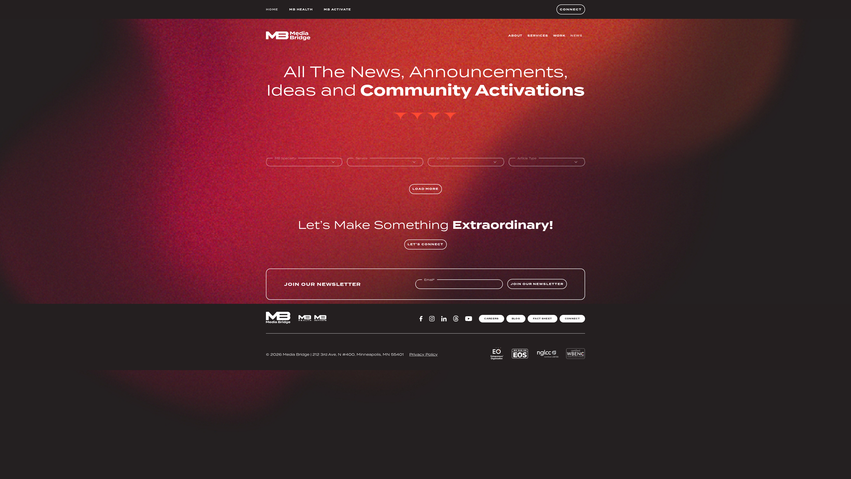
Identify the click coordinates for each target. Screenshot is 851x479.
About (515, 36)
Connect (571, 9)
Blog (516, 318)
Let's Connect (425, 244)
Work (559, 36)
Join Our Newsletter (537, 284)
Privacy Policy (423, 354)
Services (537, 36)
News (576, 36)
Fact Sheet (542, 318)
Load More (425, 189)
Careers (491, 318)
